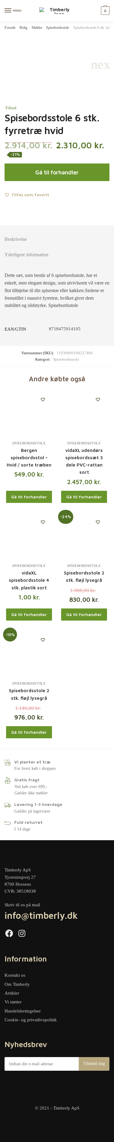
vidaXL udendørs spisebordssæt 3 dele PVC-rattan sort (84, 461)
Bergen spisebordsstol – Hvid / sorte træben (29, 458)
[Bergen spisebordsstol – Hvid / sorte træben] (29, 413)
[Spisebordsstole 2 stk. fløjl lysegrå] (84, 536)
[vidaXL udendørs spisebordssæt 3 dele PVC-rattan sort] (84, 413)
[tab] (57, 239)
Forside (10, 27)
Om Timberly (17, 984)
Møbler (37, 27)
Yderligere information (26, 254)
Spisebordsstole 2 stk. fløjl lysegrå (84, 576)
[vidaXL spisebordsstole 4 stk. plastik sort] (29, 536)
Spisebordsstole (57, 27)
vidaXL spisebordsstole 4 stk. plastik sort (29, 580)
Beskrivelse (16, 239)
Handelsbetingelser (23, 1011)
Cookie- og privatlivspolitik (31, 1019)
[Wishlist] (42, 399)
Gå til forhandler (57, 172)
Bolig (23, 27)
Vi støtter (13, 1001)
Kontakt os (15, 975)
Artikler (12, 993)
